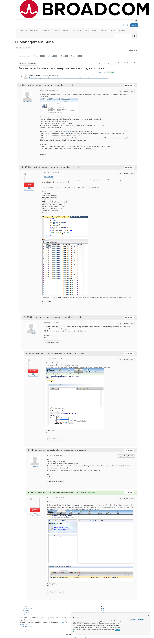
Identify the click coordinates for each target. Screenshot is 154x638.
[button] (136, 21)
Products (26, 606)
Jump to (107, 72)
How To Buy (27, 615)
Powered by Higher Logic (77, 637)
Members (76, 56)
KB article (66, 131)
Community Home (23, 56)
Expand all (102, 64)
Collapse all (112, 64)
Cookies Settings (137, 619)
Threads (39, 56)
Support (26, 610)
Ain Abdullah (27, 101)
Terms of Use (27, 626)
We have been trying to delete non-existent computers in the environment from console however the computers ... (68, 78)
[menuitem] (126, 24)
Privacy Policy (64, 622)
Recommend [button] (129, 85)
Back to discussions (29, 63)
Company (26, 612)
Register (126, 25)
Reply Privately (128, 91)
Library (52, 56)
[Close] (148, 615)
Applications (27, 608)
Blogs (64, 56)
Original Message (52, 342)
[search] (134, 36)
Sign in (134, 25)
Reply (120, 91)
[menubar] (126, 24)
